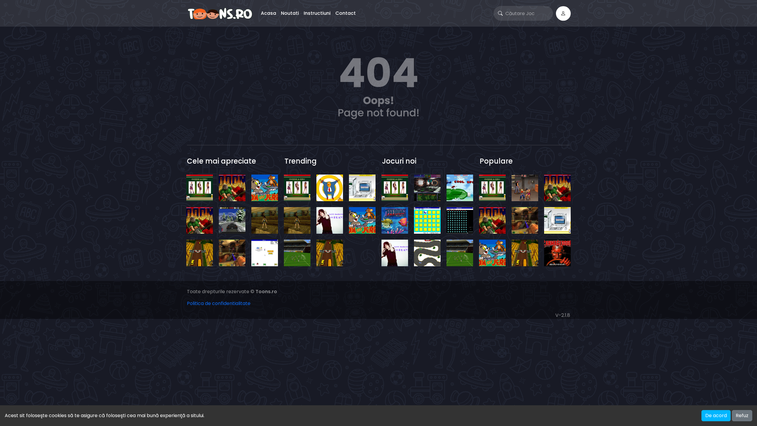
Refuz (742, 415)
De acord (716, 415)
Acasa (268, 13)
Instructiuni (317, 13)
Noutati (290, 13)
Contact (345, 13)
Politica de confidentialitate (218, 303)
